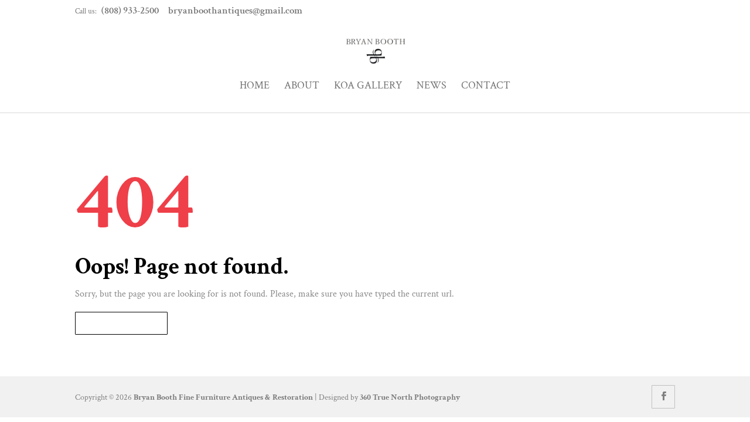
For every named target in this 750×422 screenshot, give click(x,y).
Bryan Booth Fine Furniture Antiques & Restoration (223, 397)
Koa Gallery (368, 86)
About (301, 86)
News (431, 86)
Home (255, 86)
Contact (485, 86)
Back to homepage (121, 323)
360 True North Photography (410, 397)
